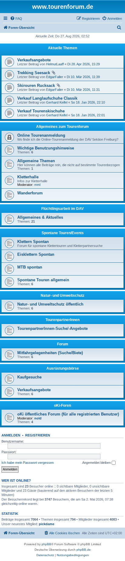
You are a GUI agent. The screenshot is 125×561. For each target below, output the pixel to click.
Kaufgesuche (29, 377)
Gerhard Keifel (56, 102)
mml (37, 184)
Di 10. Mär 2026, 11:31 (83, 89)
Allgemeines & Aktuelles (40, 217)
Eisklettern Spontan (35, 254)
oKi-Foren (62, 405)
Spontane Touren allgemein (43, 280)
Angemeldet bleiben (97, 462)
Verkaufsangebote (34, 60)
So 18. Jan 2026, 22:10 (88, 102)
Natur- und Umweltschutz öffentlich (50, 304)
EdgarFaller (54, 77)
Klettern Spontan (33, 241)
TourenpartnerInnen (62, 320)
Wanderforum (30, 193)
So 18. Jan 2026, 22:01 (88, 115)
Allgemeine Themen (36, 161)
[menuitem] (16, 18)
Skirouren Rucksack (36, 85)
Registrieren (37, 435)
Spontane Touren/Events (63, 233)
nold (38, 418)
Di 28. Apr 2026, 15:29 (83, 64)
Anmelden (11, 435)
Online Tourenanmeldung (41, 135)
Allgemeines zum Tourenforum (62, 127)
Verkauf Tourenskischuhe (41, 111)
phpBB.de (83, 549)
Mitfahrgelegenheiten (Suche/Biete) (50, 353)
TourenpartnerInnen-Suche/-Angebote (52, 328)
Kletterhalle (28, 177)
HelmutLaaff (55, 64)
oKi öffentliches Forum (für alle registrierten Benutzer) (68, 414)
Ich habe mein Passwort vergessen (28, 462)
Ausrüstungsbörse (62, 368)
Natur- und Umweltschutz (62, 295)
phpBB (46, 544)
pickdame (46, 524)
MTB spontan (29, 267)
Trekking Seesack (33, 72)
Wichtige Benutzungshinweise (45, 148)
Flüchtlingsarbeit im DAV (62, 209)
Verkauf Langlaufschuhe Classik (47, 98)
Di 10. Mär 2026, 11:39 (83, 77)
